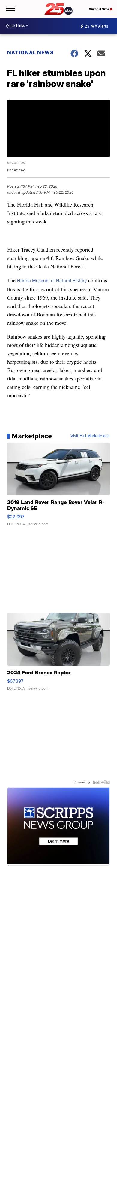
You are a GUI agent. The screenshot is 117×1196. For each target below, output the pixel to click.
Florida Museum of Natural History (52, 280)
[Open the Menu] (10, 8)
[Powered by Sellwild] (101, 782)
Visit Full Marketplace (90, 436)
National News (30, 52)
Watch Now (99, 9)
